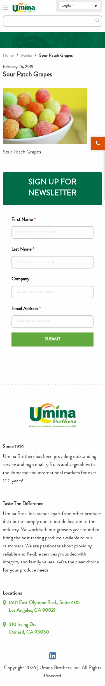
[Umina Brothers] (23, 8)
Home (8, 56)
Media (26, 56)
